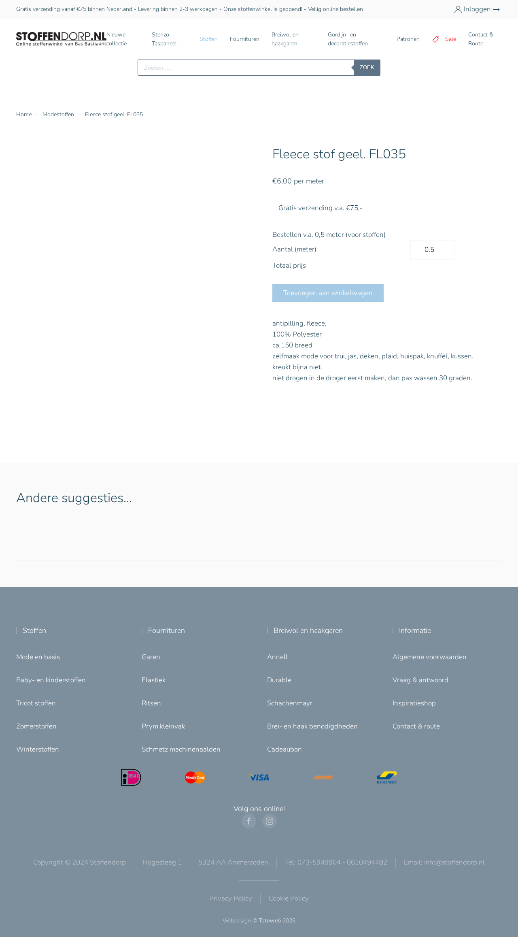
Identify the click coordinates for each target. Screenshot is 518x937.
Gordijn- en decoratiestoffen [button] (348, 39)
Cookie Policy (289, 898)
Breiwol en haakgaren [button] (285, 39)
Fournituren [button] (244, 39)
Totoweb (270, 920)
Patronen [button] (408, 39)
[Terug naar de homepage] (61, 39)
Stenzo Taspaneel (164, 39)
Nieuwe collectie (116, 39)
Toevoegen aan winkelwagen (328, 293)
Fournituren (166, 630)
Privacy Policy (230, 898)
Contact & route (416, 726)
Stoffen (34, 630)
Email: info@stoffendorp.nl (444, 862)
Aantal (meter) (294, 249)
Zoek (367, 67)
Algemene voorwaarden (430, 657)
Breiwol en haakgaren (308, 630)
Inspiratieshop (414, 703)
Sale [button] (450, 39)
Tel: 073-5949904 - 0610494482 (336, 862)
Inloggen (477, 9)
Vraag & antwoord (420, 680)
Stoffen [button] (209, 39)
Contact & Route (480, 39)
